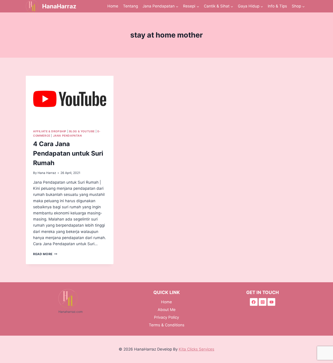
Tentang (130, 6)
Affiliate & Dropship (49, 131)
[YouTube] (271, 302)
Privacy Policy (166, 317)
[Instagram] (262, 302)
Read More (45, 254)
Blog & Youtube (82, 131)
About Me (167, 309)
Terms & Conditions (166, 325)
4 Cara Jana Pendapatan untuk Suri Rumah (68, 153)
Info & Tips (277, 6)
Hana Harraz (47, 173)
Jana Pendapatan (67, 135)
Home (112, 6)
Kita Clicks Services (196, 349)
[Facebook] (254, 302)
